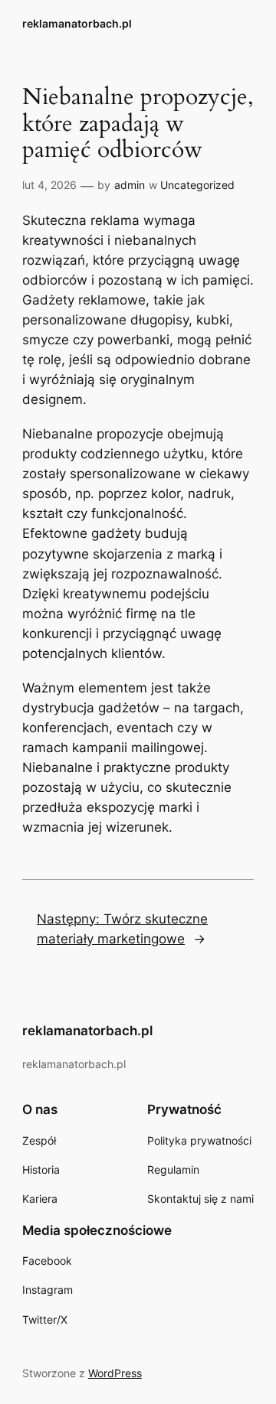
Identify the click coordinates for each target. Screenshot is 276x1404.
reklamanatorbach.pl (77, 23)
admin (129, 184)
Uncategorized (197, 184)
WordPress (115, 1373)
